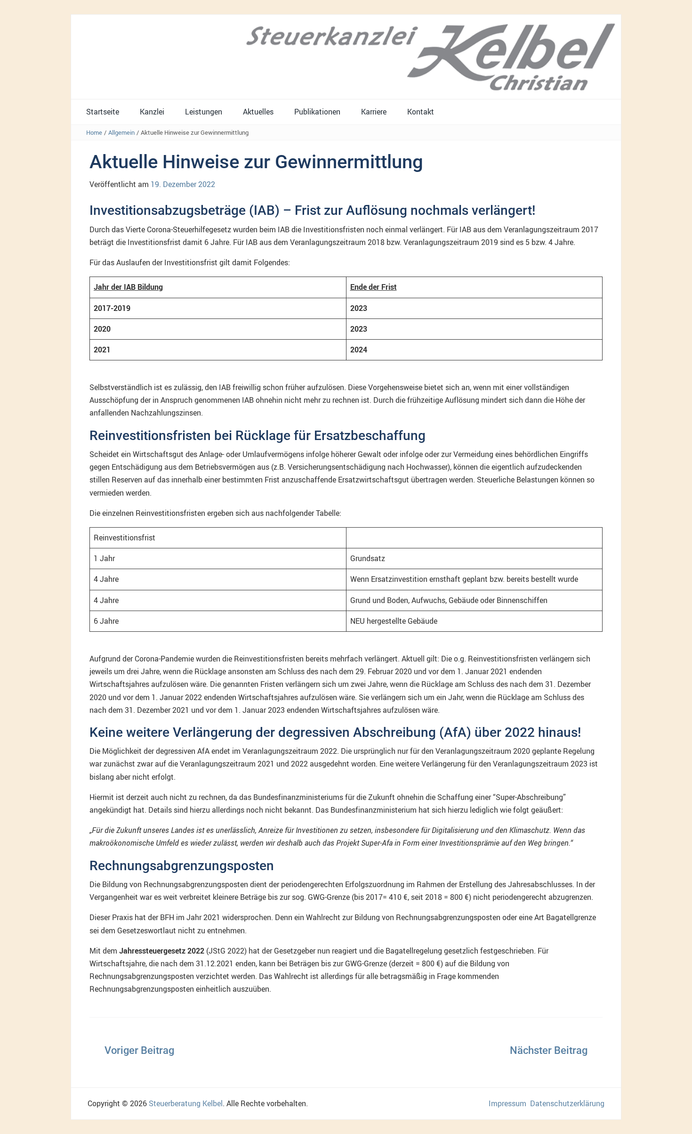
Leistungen (203, 111)
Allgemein (121, 132)
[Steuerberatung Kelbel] (346, 56)
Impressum (507, 1103)
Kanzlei (152, 111)
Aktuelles (258, 111)
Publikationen (317, 111)
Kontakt (420, 111)
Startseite (102, 111)
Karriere (373, 111)
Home (94, 132)
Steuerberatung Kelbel (186, 1103)
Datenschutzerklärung (567, 1103)
